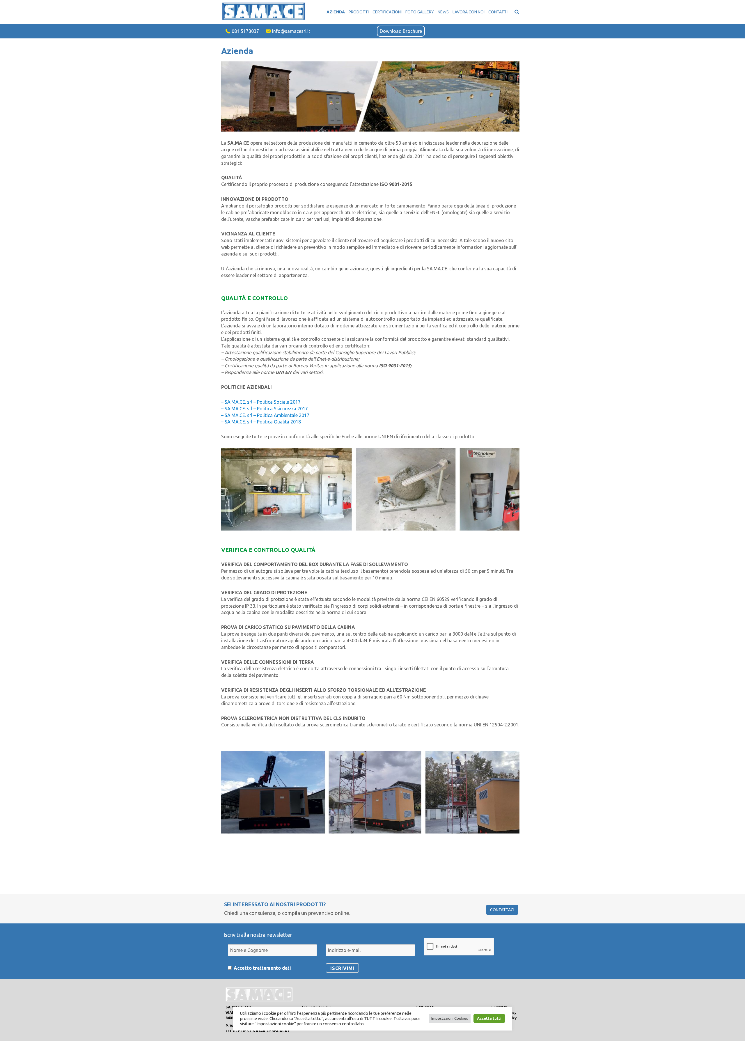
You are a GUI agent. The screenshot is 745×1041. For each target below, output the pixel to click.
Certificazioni (387, 12)
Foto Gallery (419, 12)
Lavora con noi (469, 12)
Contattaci (502, 909)
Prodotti (359, 12)
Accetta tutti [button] (489, 1019)
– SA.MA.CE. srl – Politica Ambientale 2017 (265, 415)
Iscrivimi (342, 968)
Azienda (336, 12)
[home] (265, 11)
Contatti (498, 12)
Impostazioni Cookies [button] (449, 1019)
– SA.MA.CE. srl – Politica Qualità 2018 (261, 421)
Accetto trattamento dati (262, 968)
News (443, 12)
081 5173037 (245, 31)
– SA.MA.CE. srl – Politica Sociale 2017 (261, 402)
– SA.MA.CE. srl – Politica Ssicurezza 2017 (264, 408)
